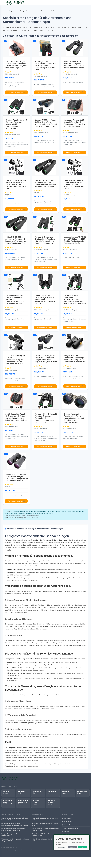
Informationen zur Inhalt (71, 828)
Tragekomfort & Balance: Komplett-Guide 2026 (45, 819)
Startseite (5, 11)
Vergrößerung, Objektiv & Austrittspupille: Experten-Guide (45, 834)
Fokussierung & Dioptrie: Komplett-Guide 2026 (45, 840)
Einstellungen (61, 847)
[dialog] (71, 842)
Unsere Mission (68, 825)
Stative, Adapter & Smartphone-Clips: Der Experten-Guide (14, 819)
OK (82, 847)
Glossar (66, 831)
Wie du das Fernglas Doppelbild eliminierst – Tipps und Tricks (15, 840)
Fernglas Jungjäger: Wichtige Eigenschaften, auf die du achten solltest (14, 824)
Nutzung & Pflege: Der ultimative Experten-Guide (45, 824)
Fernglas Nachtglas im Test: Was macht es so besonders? (15, 834)
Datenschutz (67, 821)
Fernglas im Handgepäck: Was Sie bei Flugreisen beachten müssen (13, 829)
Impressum (67, 818)
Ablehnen (72, 847)
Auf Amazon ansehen (15, 92)
